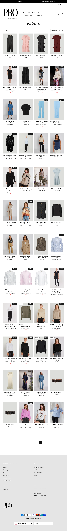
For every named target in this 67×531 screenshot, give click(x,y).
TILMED (17, 275)
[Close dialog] (64, 243)
